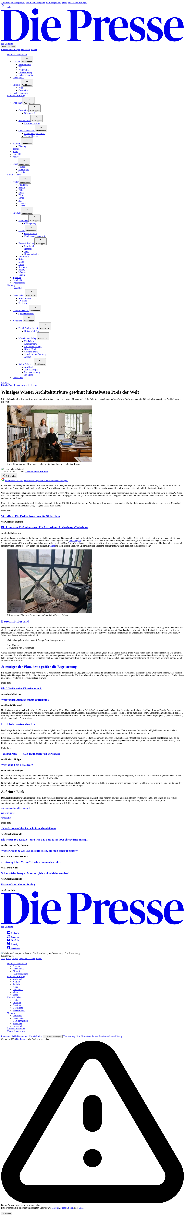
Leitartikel (17, 288)
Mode (21, 262)
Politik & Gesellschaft (17, 54)
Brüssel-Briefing (31, 331)
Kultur (16, 182)
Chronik (17, 85)
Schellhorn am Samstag (35, 354)
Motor (15, 156)
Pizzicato (22, 303)
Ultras (52, 546)
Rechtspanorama (20, 93)
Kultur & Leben (14, 174)
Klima (15, 151)
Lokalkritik (29, 246)
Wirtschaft (18, 103)
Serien (21, 198)
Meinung (11, 285)
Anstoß (27, 357)
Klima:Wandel (30, 349)
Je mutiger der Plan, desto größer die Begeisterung (39, 667)
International (24, 120)
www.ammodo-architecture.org (15, 808)
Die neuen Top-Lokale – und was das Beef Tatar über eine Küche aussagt (44, 839)
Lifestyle (17, 213)
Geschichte (18, 280)
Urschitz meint (31, 351)
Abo (3, 958)
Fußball (21, 167)
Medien (21, 205)
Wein (26, 251)
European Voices (32, 123)
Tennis (21, 172)
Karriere (17, 143)
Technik (16, 149)
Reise (21, 259)
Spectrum (17, 277)
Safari (71, 1208)
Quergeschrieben (26, 313)
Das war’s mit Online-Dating (18, 884)
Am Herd (28, 367)
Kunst (21, 192)
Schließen (6, 1213)
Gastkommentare (21, 310)
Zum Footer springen (77, 2)
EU (20, 67)
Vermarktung (69, 1036)
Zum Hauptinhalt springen (13, 2)
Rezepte (28, 249)
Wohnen (22, 272)
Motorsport (23, 169)
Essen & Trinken (26, 243)
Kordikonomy (30, 344)
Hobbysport (23, 256)
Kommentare (19, 295)
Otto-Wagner (75, 540)
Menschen (23, 220)
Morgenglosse (24, 298)
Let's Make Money (32, 346)
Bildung (22, 146)
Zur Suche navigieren (35, 2)
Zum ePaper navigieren (56, 2)
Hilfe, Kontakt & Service (87, 1036)
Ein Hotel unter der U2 (18, 724)
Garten (21, 275)
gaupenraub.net (8, 813)
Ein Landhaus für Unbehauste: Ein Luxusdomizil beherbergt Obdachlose (44, 527)
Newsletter (25, 49)
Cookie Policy (35, 1036)
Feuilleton (23, 185)
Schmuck (22, 267)
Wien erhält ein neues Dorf (17, 764)
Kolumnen (18, 320)
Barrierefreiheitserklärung (110, 1036)
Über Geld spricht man (34, 133)
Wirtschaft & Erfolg (16, 95)
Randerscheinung (32, 372)
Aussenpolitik (24, 64)
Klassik (21, 187)
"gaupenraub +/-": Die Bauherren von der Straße (30, 753)
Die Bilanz (29, 341)
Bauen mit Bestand (15, 621)
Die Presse (21, 1039)
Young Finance (31, 136)
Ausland (17, 61)
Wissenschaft (19, 282)
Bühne (21, 190)
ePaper (10, 49)
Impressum (6, 1036)
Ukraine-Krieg (25, 72)
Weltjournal (23, 70)
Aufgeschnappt (31, 369)
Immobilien (18, 154)
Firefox (63, 1208)
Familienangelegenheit (34, 236)
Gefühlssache (30, 233)
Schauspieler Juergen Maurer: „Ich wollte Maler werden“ (35, 873)
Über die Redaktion (16, 1028)
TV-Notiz (22, 300)
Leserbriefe (18, 377)
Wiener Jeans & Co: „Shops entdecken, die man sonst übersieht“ (39, 850)
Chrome (55, 1208)
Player (17, 49)
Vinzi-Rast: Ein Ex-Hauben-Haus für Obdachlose (30, 516)
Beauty (21, 269)
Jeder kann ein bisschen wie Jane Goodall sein (28, 828)
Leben (21, 230)
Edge (81, 1208)
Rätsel (4, 49)
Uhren (21, 264)
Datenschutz (22, 1036)
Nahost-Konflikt (25, 75)
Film (20, 195)
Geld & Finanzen (26, 130)
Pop (20, 200)
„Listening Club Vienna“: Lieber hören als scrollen (31, 862)
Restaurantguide (31, 254)
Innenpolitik (18, 77)
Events (34, 49)
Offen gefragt (30, 223)
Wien (20, 87)
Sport (15, 164)
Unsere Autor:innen (16, 1031)
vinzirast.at (6, 818)
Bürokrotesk (30, 113)
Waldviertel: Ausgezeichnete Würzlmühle (25, 699)
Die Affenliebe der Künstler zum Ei (21, 688)
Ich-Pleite (28, 375)
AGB (14, 1036)
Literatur (22, 203)
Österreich (23, 90)
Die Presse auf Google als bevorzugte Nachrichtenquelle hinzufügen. (36, 480)
